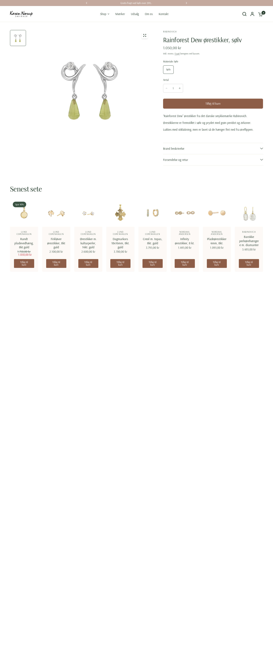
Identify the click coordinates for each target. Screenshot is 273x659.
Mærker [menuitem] (120, 14)
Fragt (177, 53)
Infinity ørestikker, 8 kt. (184, 241)
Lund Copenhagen (24, 232)
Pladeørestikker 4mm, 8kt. (216, 241)
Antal (166, 79)
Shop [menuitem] (103, 14)
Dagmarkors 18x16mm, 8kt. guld (120, 243)
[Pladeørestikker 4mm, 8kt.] (217, 213)
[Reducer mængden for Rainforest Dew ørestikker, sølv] (166, 88)
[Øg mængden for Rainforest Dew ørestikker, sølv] (179, 88)
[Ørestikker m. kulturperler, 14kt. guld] (88, 213)
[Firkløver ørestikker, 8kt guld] (56, 213)
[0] (259, 14)
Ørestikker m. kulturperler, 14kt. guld (88, 243)
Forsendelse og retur (175, 160)
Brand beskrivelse (173, 148)
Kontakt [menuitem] (163, 14)
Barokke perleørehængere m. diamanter (249, 241)
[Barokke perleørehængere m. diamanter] (249, 213)
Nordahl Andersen (185, 232)
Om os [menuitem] (149, 14)
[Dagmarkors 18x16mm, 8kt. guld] (120, 213)
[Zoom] (145, 35)
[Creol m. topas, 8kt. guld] (152, 213)
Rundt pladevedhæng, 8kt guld (24, 243)
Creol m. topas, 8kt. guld (152, 241)
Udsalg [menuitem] (135, 14)
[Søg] (244, 14)
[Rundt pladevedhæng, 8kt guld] (24, 213)
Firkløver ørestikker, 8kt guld (56, 243)
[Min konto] (252, 14)
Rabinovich (249, 231)
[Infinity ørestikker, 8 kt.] (185, 213)
